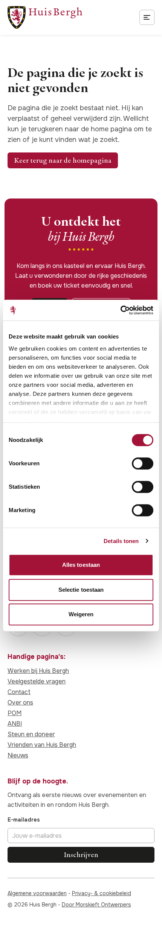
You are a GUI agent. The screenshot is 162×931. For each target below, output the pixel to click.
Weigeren (81, 614)
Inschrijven (81, 854)
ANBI (15, 724)
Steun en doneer (31, 734)
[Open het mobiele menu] (146, 17)
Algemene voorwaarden (37, 893)
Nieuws (18, 755)
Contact (19, 692)
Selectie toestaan (81, 589)
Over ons (20, 702)
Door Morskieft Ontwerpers (96, 904)
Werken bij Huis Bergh (38, 671)
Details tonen (121, 541)
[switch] (142, 463)
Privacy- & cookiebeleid (101, 893)
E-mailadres (24, 819)
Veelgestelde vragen (37, 681)
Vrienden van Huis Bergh (42, 745)
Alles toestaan (81, 565)
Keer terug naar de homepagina (63, 160)
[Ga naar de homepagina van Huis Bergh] (45, 17)
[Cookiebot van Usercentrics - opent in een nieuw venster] (120, 310)
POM (14, 713)
